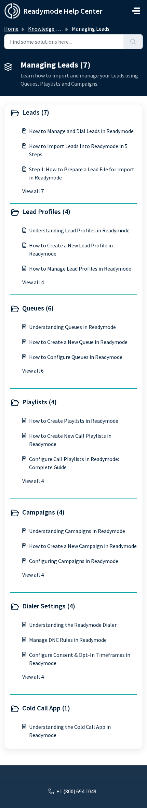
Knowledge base (47, 28)
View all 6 (33, 370)
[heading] (73, 113)
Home (11, 28)
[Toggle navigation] (136, 11)
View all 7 (33, 191)
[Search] (133, 41)
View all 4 (33, 282)
